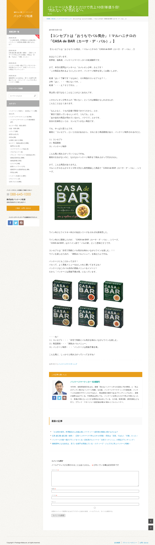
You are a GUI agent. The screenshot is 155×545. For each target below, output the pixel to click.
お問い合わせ (144, 542)
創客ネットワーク (16, 166)
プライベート (13, 179)
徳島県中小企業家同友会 (18, 169)
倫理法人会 (14, 146)
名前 (53, 489)
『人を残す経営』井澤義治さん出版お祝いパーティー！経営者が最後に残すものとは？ (22, 41)
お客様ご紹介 (13, 140)
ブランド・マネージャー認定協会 (21, 155)
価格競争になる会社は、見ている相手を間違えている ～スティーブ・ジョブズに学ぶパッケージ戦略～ (23, 79)
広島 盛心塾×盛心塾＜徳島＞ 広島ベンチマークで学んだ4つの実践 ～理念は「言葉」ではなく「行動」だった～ (22, 53)
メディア (12, 131)
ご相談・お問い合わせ (23, 208)
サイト (53, 502)
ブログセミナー (15, 152)
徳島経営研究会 (15, 158)
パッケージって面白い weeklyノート (21, 111)
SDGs (11, 137)
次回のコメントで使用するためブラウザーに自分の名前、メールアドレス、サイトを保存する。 (82, 511)
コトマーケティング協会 (18, 149)
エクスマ (13, 163)
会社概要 (117, 542)
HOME (48, 19)
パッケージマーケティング (18, 117)
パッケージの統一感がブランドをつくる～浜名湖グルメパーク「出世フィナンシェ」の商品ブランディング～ (22, 66)
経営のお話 (12, 134)
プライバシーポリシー (130, 542)
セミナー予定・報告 (15, 125)
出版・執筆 (12, 128)
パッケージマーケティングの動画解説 (22, 119)
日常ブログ (12, 182)
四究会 (12, 172)
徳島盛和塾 (14, 160)
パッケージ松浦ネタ (15, 176)
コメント (54, 470)
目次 (10, 114)
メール (54, 495)
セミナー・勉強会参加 (16, 143)
